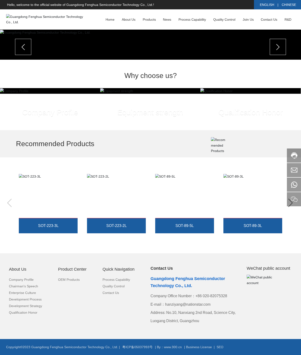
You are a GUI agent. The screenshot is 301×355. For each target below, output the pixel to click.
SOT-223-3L (50, 220)
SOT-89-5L (185, 220)
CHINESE (289, 5)
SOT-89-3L (254, 220)
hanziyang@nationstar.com (187, 304)
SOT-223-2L (118, 220)
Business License (199, 347)
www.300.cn (173, 347)
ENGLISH (267, 5)
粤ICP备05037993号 (137, 347)
